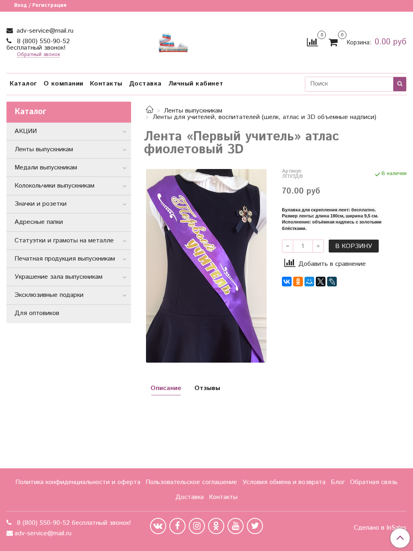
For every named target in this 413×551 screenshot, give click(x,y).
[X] (320, 281)
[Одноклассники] (298, 281)
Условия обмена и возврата (283, 482)
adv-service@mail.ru (44, 30)
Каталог (23, 83)
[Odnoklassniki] (216, 526)
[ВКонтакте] (287, 281)
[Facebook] (177, 526)
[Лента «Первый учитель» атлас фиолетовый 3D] (206, 265)
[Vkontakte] (158, 526)
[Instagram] (197, 526)
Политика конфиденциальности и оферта (77, 482)
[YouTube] (235, 526)
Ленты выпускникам (193, 110)
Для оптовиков (37, 313)
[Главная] (150, 110)
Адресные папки (39, 222)
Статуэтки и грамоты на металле (64, 240)
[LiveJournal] (332, 281)
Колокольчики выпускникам (54, 185)
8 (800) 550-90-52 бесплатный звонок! (38, 44)
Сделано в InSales (380, 528)
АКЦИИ (26, 131)
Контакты (106, 83)
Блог (338, 482)
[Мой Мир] (309, 281)
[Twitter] (255, 526)
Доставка (145, 83)
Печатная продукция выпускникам (65, 258)
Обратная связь (374, 482)
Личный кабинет (195, 83)
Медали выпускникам (46, 167)
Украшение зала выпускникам (58, 277)
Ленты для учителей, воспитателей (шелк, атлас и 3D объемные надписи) (264, 117)
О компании (63, 83)
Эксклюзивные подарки (49, 295)
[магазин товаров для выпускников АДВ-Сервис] (173, 40)
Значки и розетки (41, 204)
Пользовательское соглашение (191, 482)
